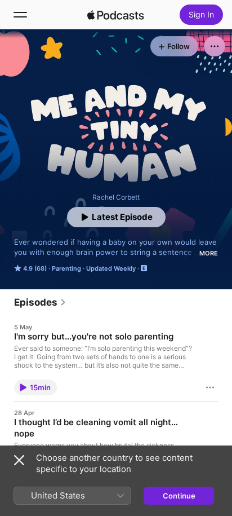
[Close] (19, 460)
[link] (40, 302)
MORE (208, 253)
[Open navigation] (20, 14)
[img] (115, 14)
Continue (179, 495)
